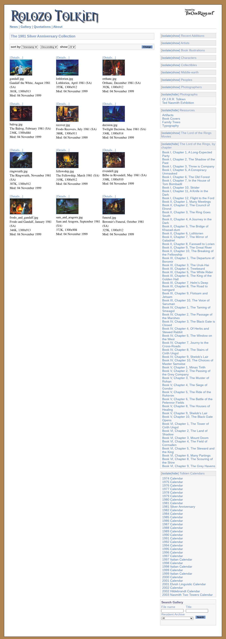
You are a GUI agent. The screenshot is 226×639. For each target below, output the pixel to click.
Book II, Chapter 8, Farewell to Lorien (188, 244)
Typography (170, 125)
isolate (166, 35)
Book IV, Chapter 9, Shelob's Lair (185, 357)
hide (175, 94)
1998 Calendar (172, 563)
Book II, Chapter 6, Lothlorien (182, 233)
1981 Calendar (172, 503)
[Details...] (16, 57)
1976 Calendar (172, 485)
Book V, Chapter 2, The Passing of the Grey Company (186, 372)
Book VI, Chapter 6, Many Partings (186, 455)
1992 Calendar (172, 542)
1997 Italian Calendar (177, 559)
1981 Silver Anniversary (178, 506)
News (14, 26)
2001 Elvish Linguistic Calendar (184, 584)
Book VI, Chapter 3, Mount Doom (185, 438)
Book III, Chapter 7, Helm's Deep (185, 282)
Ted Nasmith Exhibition (178, 102)
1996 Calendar (172, 552)
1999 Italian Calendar (177, 573)
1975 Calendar (172, 482)
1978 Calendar (172, 492)
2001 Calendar (172, 580)
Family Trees (171, 122)
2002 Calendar (172, 587)
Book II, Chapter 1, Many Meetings (186, 201)
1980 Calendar (172, 499)
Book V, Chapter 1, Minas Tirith (183, 367)
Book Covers (171, 118)
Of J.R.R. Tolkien (174, 99)
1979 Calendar (172, 496)
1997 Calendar (172, 556)
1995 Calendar (172, 549)
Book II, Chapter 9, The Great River (187, 247)
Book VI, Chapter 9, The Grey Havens (188, 466)
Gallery (26, 26)
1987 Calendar (172, 524)
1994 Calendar (172, 545)
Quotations (42, 26)
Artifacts (167, 115)
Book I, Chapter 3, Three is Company (188, 166)
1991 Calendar (172, 538)
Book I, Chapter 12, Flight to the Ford (188, 198)
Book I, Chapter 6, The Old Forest (186, 177)
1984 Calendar (172, 513)
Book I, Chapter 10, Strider (181, 187)
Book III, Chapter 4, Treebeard (183, 268)
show (175, 35)
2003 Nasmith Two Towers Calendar (187, 594)
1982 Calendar (172, 510)
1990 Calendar (172, 535)
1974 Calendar (172, 478)
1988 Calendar (172, 527)
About (57, 26)
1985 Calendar (172, 517)
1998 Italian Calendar (177, 566)
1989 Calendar (172, 531)
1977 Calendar (172, 489)
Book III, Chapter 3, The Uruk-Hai (185, 265)
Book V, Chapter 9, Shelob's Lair (184, 413)
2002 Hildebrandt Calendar (181, 591)
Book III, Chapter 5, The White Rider (187, 272)
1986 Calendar (172, 520)
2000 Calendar (172, 577)
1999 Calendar (172, 570)
